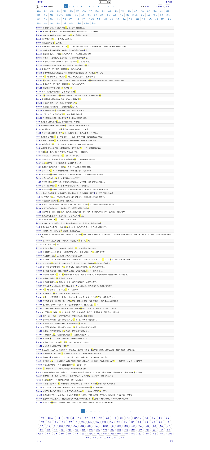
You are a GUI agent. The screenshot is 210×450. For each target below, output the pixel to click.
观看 (168, 429)
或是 (77, 429)
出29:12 (39, 54)
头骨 (118, 19)
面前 (42, 422)
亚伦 (119, 429)
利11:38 (39, 248)
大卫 (49, 422)
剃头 (94, 23)
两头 (115, 15)
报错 (171, 441)
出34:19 (39, 76)
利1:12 (38, 129)
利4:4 (38, 148)
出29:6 (38, 39)
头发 (111, 19)
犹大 (111, 422)
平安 (112, 433)
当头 (97, 11)
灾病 (87, 437)
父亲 (161, 429)
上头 (58, 19)
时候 (121, 418)
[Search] (109, 2)
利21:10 (39, 383)
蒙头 (142, 15)
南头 (155, 15)
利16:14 (39, 353)
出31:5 (38, 69)
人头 (45, 19)
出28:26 (39, 27)
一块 (167, 422)
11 (103, 6)
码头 (121, 15)
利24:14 (39, 391)
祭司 (63, 422)
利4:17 (38, 163)
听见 (69, 433)
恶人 (140, 433)
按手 (48, 429)
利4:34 (38, 189)
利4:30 (38, 182)
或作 (105, 433)
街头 (76, 15)
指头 (64, 23)
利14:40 (39, 331)
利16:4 (38, 349)
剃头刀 (91, 19)
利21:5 (38, 380)
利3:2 (38, 136)
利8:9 (38, 197)
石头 (71, 19)
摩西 (82, 426)
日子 (168, 426)
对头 (122, 11)
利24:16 (39, 395)
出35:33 (39, 84)
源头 (45, 23)
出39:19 (39, 114)
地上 (69, 429)
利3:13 (38, 144)
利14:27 (39, 323)
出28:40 (39, 35)
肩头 (51, 15)
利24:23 (39, 398)
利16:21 (39, 361)
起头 (161, 15)
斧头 (129, 11)
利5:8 (38, 193)
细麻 (119, 433)
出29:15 (39, 58)
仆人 (96, 426)
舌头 (64, 19)
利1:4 (38, 121)
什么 (48, 426)
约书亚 (40, 433)
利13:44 (39, 304)
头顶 (167, 6)
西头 (163, 19)
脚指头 (68, 15)
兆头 (51, 23)
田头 (98, 19)
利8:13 (38, 204)
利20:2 (38, 372)
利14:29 (39, 327)
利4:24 (38, 170)
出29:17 (39, 61)
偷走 (160, 6)
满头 (127, 15)
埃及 (62, 429)
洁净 (132, 422)
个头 (142, 11)
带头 (90, 11)
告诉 (84, 433)
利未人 (162, 433)
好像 (153, 422)
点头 (110, 11)
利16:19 (39, 357)
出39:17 (39, 106)
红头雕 (86, 23)
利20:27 (39, 376)
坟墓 (154, 426)
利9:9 (38, 227)
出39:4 (38, 99)
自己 (86, 418)
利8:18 (38, 215)
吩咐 (104, 422)
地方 (147, 426)
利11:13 (39, 240)
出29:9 (38, 46)
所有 (154, 433)
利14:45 (39, 342)
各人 (55, 433)
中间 (105, 429)
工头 (148, 11)
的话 (126, 429)
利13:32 (39, 267)
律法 (147, 429)
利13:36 (39, 282)
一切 (114, 418)
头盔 (130, 19)
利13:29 (39, 255)
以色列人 (137, 418)
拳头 (39, 19)
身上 (160, 422)
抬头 (84, 19)
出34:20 (39, 80)
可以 (97, 422)
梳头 (77, 19)
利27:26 (39, 402)
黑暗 (170, 433)
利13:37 (39, 286)
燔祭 (133, 429)
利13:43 (39, 301)
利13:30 (39, 259)
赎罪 (147, 433)
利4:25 (38, 174)
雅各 (94, 437)
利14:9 (38, 312)
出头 (58, 11)
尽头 (82, 15)
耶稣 (146, 418)
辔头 (71, 23)
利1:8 (38, 125)
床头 (71, 11)
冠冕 (146, 422)
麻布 (119, 426)
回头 (168, 11)
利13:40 (39, 289)
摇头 (39, 23)
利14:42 (39, 334)
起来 (133, 426)
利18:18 (39, 365)
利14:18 (39, 319)
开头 (89, 15)
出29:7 (38, 42)
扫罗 (62, 433)
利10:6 (38, 234)
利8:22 (38, 223)
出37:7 (38, 91)
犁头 (102, 15)
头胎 (150, 19)
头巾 (124, 19)
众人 (75, 426)
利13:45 (39, 308)
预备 (133, 433)
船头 (64, 11)
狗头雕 (78, 23)
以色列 (66, 418)
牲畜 (84, 429)
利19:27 (39, 368)
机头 (39, 15)
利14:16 (39, 316)
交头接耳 (60, 15)
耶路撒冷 (105, 426)
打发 (122, 437)
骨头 (155, 11)
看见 (56, 422)
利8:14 (38, 208)
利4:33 (38, 185)
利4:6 (38, 152)
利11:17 (39, 244)
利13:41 (39, 293)
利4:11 (38, 155)
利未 (126, 433)
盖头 (135, 11)
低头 (103, 11)
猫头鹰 (135, 15)
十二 (115, 437)
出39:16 (39, 103)
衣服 (161, 426)
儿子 (107, 418)
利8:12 (38, 200)
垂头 (77, 11)
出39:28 (39, 118)
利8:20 (38, 219)
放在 (126, 426)
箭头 (45, 15)
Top (39, 441)
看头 (95, 15)
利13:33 (39, 271)
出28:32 (39, 31)
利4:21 (38, 167)
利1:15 (38, 133)
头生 (143, 19)
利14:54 (39, 346)
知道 (61, 426)
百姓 (139, 422)
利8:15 (38, 212)
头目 (137, 19)
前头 (168, 15)
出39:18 (39, 110)
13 (113, 6)
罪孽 (140, 429)
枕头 (58, 23)
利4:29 (38, 178)
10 (98, 6)
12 (108, 6)
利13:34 (39, 274)
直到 (89, 426)
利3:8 (38, 140)
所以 (41, 429)
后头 (161, 11)
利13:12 (39, 252)
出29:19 (39, 65)
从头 (84, 11)
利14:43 (39, 338)
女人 (140, 426)
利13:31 (39, 263)
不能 (55, 429)
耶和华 (50, 418)
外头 (156, 19)
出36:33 (39, 88)
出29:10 (39, 50)
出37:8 (38, 95)
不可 (100, 418)
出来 (160, 418)
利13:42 (39, 297)
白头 (39, 11)
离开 (118, 422)
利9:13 (38, 230)
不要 (77, 433)
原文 (91, 429)
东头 (116, 11)
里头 (108, 15)
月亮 (48, 433)
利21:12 (39, 387)
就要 (68, 426)
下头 (169, 19)
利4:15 (38, 159)
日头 (51, 19)
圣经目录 (169, 2)
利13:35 (39, 278)
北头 (52, 11)
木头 (148, 15)
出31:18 (39, 73)
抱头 (45, 11)
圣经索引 (40, 2)
